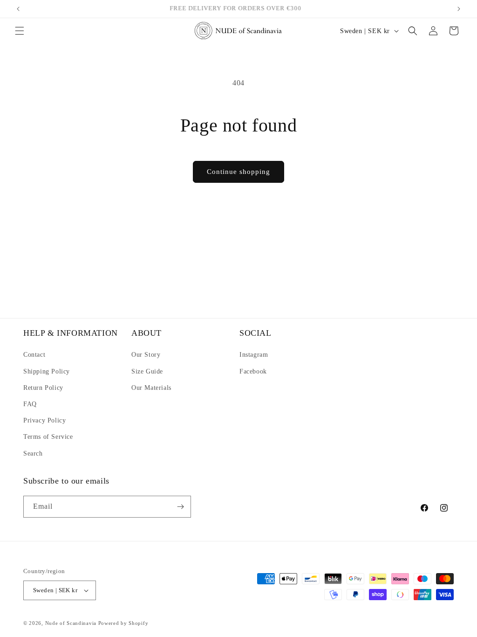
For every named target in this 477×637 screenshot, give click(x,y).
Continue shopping (238, 171)
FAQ (30, 404)
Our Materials (151, 387)
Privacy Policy (44, 420)
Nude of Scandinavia (70, 623)
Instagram (253, 354)
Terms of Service (48, 436)
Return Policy (43, 387)
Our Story (145, 354)
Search (33, 453)
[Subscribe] (180, 507)
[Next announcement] (459, 9)
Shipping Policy (46, 371)
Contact (34, 354)
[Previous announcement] (18, 9)
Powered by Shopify (123, 623)
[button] (19, 31)
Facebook (253, 371)
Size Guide (147, 371)
